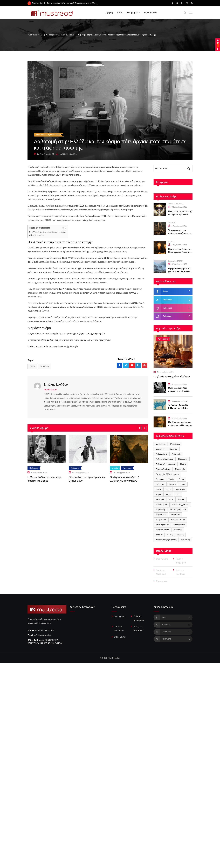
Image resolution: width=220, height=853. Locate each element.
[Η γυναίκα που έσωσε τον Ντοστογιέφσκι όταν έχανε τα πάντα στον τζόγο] (160, 247)
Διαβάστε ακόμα (37, 235)
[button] (139, 428)
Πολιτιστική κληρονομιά (165, 464)
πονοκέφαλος (179, 525)
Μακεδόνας (161, 444)
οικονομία (160, 499)
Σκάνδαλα (160, 484)
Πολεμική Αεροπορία (164, 459)
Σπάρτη (172, 484)
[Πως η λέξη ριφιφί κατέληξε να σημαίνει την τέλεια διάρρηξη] (160, 209)
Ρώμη (181, 479)
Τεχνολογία (180, 489)
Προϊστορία (180, 469)
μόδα (178, 494)
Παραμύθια (176, 454)
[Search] (185, 12)
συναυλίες (185, 540)
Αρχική (109, 12)
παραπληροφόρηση (177, 509)
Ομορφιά (173, 449)
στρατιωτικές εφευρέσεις (166, 540)
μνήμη (168, 494)
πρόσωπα (178, 530)
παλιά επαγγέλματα (180, 504)
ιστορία (32, 366)
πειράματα (175, 514)
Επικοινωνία (150, 12)
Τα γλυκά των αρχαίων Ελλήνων (172, 376)
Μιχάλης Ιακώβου (70, 154)
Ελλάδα (171, 261)
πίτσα (171, 499)
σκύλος (180, 535)
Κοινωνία (172, 223)
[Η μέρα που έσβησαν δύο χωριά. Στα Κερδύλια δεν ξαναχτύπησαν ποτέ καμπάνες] (160, 266)
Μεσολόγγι (160, 449)
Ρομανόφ (160, 479)
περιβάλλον (161, 519)
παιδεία (181, 499)
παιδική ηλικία (161, 504)
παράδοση (160, 509)
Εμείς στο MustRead (180, 572)
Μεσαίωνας (175, 444)
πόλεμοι (159, 535)
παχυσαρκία (161, 514)
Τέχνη (168, 489)
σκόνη (170, 535)
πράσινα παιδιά (162, 530)
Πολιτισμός (182, 459)
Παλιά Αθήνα (161, 454)
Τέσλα (158, 489)
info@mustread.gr (42, 635)
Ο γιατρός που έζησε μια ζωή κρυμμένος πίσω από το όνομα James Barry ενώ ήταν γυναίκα (69, 340)
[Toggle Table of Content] (63, 228)
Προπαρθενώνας (163, 469)
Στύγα (182, 484)
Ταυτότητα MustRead (161, 572)
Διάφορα (180, 204)
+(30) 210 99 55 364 (44, 630)
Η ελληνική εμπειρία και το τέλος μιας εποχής (48, 232)
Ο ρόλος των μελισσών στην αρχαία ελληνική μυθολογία (53, 346)
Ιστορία (171, 242)
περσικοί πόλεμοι (178, 519)
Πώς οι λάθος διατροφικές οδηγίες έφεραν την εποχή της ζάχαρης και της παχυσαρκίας (66, 333)
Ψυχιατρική (44, 366)
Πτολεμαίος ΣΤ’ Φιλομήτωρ (167, 474)
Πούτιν (183, 464)
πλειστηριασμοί (162, 525)
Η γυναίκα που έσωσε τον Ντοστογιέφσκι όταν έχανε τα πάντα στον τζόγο (179, 252)
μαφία (158, 494)
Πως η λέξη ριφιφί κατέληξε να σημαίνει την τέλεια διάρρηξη (180, 214)
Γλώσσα (171, 204)
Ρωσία (171, 479)
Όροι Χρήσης (162, 559)
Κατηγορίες (132, 12)
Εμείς (119, 12)
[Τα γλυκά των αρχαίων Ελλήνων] (173, 351)
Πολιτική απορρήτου (181, 561)
